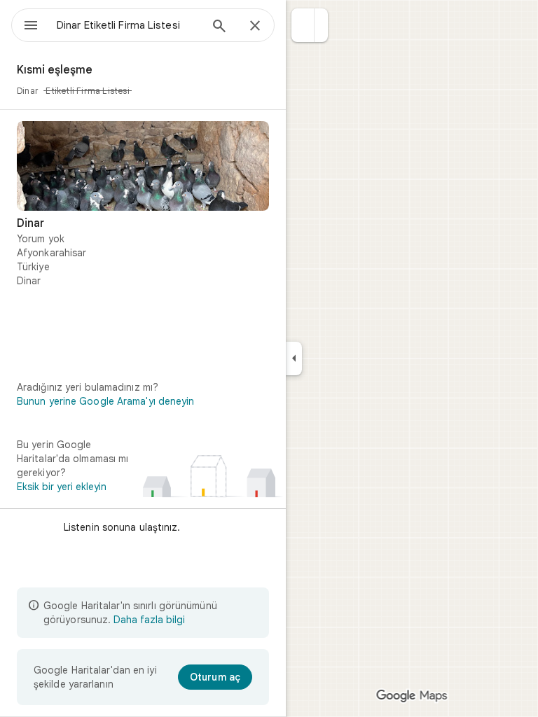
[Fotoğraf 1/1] (143, 166)
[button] (303, 25)
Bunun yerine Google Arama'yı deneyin (106, 401)
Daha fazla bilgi (149, 619)
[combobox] (128, 25)
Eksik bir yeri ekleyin (61, 486)
